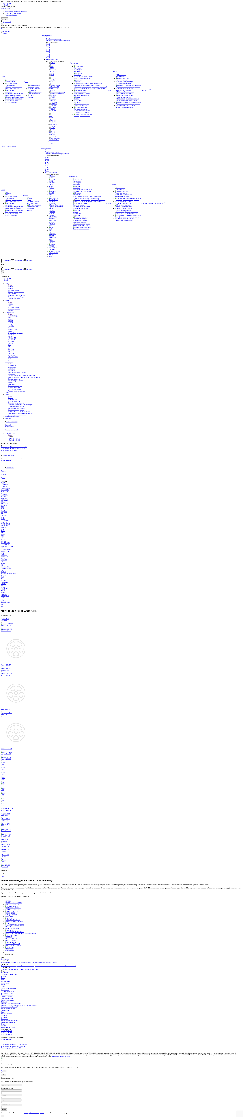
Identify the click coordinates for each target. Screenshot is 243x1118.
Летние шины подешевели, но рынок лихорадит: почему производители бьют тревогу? (29, 962)
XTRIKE (3, 592)
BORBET (4, 512)
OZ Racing (4, 486)
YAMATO (4, 594)
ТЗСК (3, 599)
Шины (10, 286)
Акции (3, 984)
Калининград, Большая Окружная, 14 (13, 448)
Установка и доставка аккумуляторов (58, 40)
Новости (3, 1026)
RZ (2, 606)
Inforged (3, 534)
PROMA (3, 572)
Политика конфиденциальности (11, 1003)
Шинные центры (6, 1014)
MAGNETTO (5, 551)
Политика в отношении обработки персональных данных (19, 1005)
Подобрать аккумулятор (53, 39)
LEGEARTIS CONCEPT (9, 546)
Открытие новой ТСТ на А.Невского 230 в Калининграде (19, 969)
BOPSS (3, 510)
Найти (3, 1075)
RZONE (3, 580)
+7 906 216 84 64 (6, 460)
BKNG (3, 508)
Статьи (3, 1024)
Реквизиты (4, 1019)
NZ (2, 565)
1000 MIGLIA (5, 488)
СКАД (3, 597)
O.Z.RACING (5, 567)
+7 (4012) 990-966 (6, 5)
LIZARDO (4, 484)
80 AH (48, 56)
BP (2, 514)
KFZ (2, 537)
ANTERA (4, 498)
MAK (2, 553)
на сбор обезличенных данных (34, 1113)
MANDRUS (5, 556)
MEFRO (3, 558)
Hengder (3, 529)
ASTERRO (4, 500)
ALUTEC (4, 496)
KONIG (3, 541)
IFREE (3, 531)
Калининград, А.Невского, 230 (11, 450)
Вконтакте (10, 468)
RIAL (2, 577)
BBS (2, 507)
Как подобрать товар (7, 993)
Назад (10, 285)
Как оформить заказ (7, 991)
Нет (5, 1071)
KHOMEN (4, 539)
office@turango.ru (8, 455)
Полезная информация (8, 1022)
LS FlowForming (6, 549)
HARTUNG (4, 526)
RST (2, 579)
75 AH (48, 54)
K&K (2, 536)
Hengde (3, 527)
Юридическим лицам (8, 1008)
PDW (2, 570)
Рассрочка (4, 1002)
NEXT (3, 563)
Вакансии (4, 1017)
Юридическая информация (9, 1020)
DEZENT (4, 515)
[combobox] (11, 1085)
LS (2, 548)
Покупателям (5, 990)
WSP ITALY (5, 590)
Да (1, 1071)
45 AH (48, 44)
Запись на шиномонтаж (8, 147)
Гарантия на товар (7, 998)
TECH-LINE (5, 582)
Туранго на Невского (11, 15)
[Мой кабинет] (2, 263)
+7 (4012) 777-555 (6, 3)
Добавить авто (5, 29)
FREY (3, 483)
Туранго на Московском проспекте (16, 11)
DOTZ (3, 517)
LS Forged (4, 601)
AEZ (2, 493)
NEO (2, 561)
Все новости (5, 959)
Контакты (4, 1015)
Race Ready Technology (8, 573)
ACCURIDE (5, 490)
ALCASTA (4, 495)
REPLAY (4, 575)
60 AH (48, 46)
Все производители (52, 59)
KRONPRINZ (5, 543)
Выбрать (4, 1109)
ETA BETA (4, 520)
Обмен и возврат (6, 996)
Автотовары (12, 365)
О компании (5, 1010)
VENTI (3, 587)
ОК (2, 1116)
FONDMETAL (5, 524)
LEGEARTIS (5, 544)
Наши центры (5, 8)
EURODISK (5, 522)
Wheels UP (4, 589)
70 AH (48, 51)
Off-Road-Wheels (6, 568)
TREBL (3, 584)
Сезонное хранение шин (9, 974)
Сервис (10, 398)
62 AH (48, 47)
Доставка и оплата (7, 995)
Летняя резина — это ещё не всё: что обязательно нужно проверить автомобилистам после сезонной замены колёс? (38, 966)
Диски (10, 304)
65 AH (48, 49)
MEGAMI (4, 560)
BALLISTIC (5, 503)
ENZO (3, 519)
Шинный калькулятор (8, 1027)
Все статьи (4, 972)
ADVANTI (4, 491)
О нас (2, 1012)
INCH (3, 532)
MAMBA (4, 555)
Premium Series (5, 602)
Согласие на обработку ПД (9, 1007)
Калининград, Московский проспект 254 (14, 447)
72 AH (48, 52)
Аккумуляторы (13, 316)
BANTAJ (4, 505)
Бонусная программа (7, 1000)
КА (2, 604)
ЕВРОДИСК (5, 596)
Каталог (3, 976)
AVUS (3, 502)
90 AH (48, 58)
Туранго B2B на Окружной (13, 13)
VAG (2, 585)
